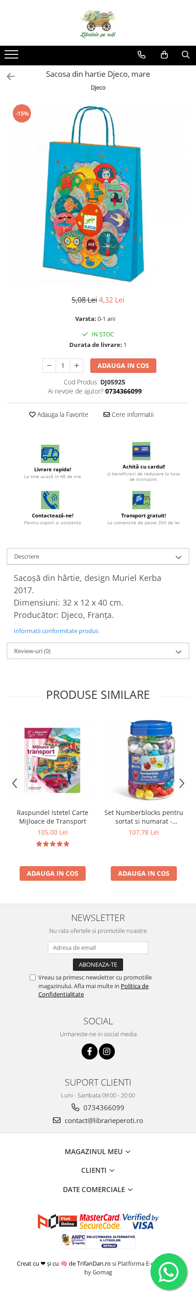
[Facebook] (90, 1051)
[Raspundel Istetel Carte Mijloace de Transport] (52, 760)
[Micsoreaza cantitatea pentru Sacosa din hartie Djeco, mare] (49, 365)
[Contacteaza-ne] (141, 55)
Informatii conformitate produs (56, 631)
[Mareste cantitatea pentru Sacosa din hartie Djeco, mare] (76, 365)
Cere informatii (132, 414)
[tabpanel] (98, 194)
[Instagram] (107, 1051)
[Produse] (13, 57)
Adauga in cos (123, 365)
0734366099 (103, 1107)
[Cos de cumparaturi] (164, 55)
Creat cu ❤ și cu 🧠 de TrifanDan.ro (64, 1263)
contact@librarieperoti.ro (103, 1120)
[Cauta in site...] (185, 55)
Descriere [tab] (26, 556)
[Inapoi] (7, 76)
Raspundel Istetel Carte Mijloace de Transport (52, 816)
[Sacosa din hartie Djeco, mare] (98, 194)
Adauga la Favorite (62, 414)
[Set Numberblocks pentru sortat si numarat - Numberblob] (144, 760)
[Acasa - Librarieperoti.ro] (98, 23)
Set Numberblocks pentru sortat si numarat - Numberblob (143, 816)
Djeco (98, 87)
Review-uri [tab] (32, 651)
